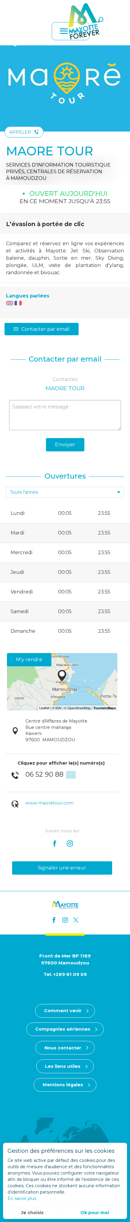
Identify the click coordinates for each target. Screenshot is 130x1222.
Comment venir (63, 1010)
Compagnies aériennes (62, 1029)
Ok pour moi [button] (94, 1212)
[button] (100, 20)
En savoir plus (22, 1198)
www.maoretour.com (49, 803)
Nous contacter (62, 1048)
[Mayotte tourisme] (84, 21)
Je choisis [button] (32, 1212)
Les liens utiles (62, 1066)
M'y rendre (29, 659)
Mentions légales (63, 1084)
